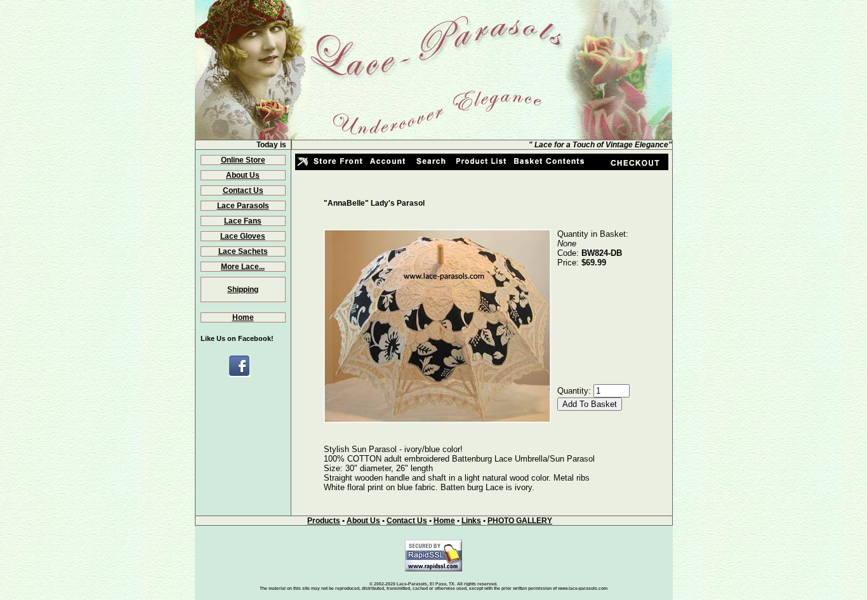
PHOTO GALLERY (519, 520)
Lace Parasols (243, 205)
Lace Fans (242, 221)
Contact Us (243, 190)
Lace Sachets (243, 251)
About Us (243, 175)
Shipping (242, 289)
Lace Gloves (242, 236)
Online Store (243, 160)
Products (323, 520)
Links (471, 520)
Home (243, 317)
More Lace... (243, 266)
